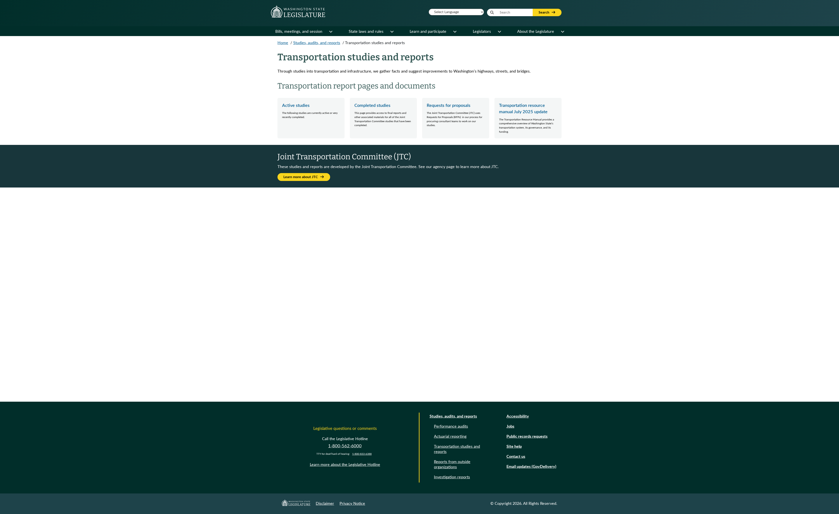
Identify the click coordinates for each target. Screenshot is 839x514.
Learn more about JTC (301, 177)
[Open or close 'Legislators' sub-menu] (499, 31)
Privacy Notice (352, 504)
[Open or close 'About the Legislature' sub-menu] (562, 31)
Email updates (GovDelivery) (531, 467)
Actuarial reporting (450, 437)
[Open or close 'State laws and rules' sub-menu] (391, 31)
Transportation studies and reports (457, 449)
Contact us (515, 457)
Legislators (482, 32)
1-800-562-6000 (345, 446)
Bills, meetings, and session (298, 32)
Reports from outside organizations (452, 464)
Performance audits (451, 427)
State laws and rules (366, 32)
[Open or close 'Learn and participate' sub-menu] (454, 31)
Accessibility (517, 416)
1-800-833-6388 (362, 454)
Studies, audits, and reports (316, 43)
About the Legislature (535, 32)
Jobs (510, 427)
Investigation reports (452, 477)
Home (282, 43)
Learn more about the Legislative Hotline (345, 465)
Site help (514, 447)
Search (544, 12)
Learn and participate (428, 32)
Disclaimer (325, 504)
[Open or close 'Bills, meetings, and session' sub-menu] (330, 31)
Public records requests (527, 437)
